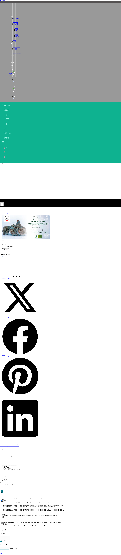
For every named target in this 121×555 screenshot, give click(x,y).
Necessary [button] (2, 499)
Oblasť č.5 (7, 118)
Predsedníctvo (6, 109)
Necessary (4, 500)
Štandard (5, 132)
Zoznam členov (6, 106)
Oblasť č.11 (7, 125)
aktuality (8, 213)
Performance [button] (3, 516)
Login (1, 541)
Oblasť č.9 (7, 123)
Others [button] (2, 526)
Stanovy (5, 128)
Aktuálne (3, 102)
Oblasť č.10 (7, 124)
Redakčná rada (6, 111)
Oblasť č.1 (7, 114)
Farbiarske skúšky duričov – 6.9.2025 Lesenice (9, 446)
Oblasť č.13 (7, 127)
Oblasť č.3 (7, 116)
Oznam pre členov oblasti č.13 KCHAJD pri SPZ (9, 452)
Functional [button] (2, 513)
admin (5, 206)
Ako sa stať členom (7, 105)
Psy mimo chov (6, 137)
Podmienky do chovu (7, 133)
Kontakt (3, 142)
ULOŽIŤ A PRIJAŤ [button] (4, 530)
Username (11, 536)
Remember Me (3, 540)
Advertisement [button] (3, 523)
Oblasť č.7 (7, 120)
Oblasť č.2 (7, 115)
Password (11, 538)
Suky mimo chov (6, 138)
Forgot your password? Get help (5, 542)
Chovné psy (6, 134)
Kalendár (3, 143)
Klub (2, 104)
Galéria (3, 141)
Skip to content (2, 0)
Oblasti (5, 113)
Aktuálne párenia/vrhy (7, 139)
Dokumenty (6, 129)
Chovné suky (6, 136)
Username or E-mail (13, 548)
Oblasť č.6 (7, 119)
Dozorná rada (6, 110)
